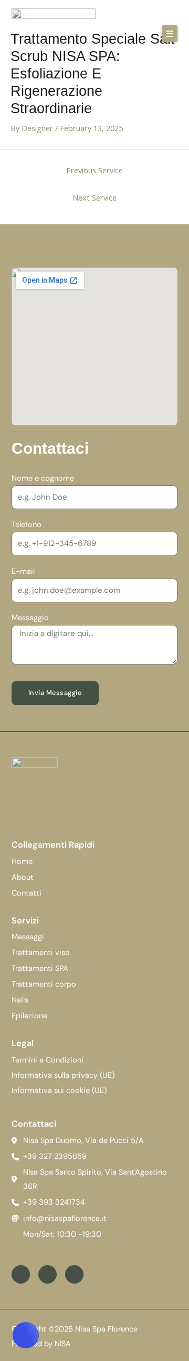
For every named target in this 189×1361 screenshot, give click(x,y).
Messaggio (30, 618)
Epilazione (29, 1016)
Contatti (26, 893)
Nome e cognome (43, 478)
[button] (169, 33)
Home (22, 862)
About (23, 877)
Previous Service (94, 170)
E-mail (23, 572)
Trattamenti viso (41, 953)
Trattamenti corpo (44, 984)
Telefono (26, 525)
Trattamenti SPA (40, 968)
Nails (20, 1000)
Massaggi (28, 937)
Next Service (94, 197)
